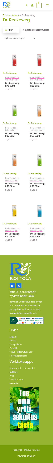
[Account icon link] (32, 5)
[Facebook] (12, 285)
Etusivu (6, 15)
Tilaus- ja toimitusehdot (21, 352)
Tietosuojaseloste (18, 355)
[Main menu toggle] (47, 5)
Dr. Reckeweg (9, 73)
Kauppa (16, 15)
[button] (26, 5)
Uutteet (13, 372)
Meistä (13, 340)
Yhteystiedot (16, 344)
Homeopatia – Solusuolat (22, 368)
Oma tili (13, 348)
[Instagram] (18, 285)
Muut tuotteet (17, 379)
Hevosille (14, 383)
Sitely (32, 456)
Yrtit (12, 376)
